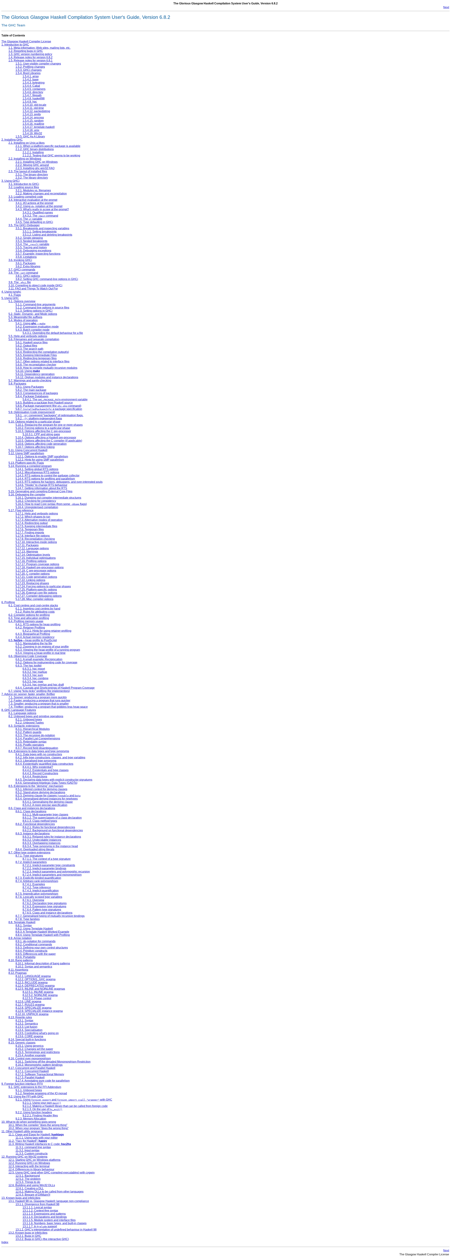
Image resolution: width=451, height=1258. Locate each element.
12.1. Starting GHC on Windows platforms (34, 1159)
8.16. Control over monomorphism (29, 1058)
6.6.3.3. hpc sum (33, 675)
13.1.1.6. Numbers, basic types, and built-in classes (55, 1223)
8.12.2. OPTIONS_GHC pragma (35, 979)
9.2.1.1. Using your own (42, 1102)
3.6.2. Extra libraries (28, 266)
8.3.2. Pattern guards (28, 732)
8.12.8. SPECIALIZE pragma (33, 1007)
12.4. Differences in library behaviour (31, 1169)
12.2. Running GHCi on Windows (29, 1163)
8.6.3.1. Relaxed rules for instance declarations (52, 836)
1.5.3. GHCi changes (29, 69)
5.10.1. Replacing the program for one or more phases (49, 424)
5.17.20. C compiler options (33, 573)
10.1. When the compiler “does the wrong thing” (37, 1125)
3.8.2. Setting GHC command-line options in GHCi (47, 279)
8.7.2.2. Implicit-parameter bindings (44, 868)
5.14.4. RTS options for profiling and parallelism (45, 478)
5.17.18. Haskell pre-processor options (40, 567)
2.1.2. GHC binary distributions (35, 149)
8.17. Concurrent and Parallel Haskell (31, 1067)
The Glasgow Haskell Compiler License (26, 41)
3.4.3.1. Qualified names (38, 212)
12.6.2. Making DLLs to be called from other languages (50, 1191)
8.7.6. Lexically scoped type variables (39, 896)
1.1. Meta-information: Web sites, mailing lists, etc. (39, 47)
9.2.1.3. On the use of (42, 1109)
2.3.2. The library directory (32, 177)
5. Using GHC (10, 298)
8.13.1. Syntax (24, 1020)
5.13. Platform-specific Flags (26, 462)
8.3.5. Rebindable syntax (31, 741)
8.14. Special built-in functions (27, 1039)
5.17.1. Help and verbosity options (37, 513)
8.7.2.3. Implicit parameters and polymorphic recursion (56, 871)
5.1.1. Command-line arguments (35, 304)
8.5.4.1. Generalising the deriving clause (48, 801)
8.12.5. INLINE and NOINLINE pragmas (40, 988)
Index (4, 1242)
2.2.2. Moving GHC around (32, 165)
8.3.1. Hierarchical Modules (33, 728)
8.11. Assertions (18, 969)
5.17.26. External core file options (36, 592)
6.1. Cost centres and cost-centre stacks (33, 605)
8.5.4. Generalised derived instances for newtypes (47, 798)
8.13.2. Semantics (27, 1023)
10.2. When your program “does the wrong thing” (38, 1128)
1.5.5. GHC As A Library (30, 136)
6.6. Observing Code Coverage (27, 656)
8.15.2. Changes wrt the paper (34, 1048)
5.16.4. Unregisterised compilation (37, 507)
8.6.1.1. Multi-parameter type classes (45, 814)
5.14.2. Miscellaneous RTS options (37, 472)
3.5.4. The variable (32, 244)
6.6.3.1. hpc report (34, 668)
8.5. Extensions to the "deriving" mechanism (35, 786)
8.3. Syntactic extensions (23, 725)
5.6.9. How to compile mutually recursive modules (46, 367)
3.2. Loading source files (23, 187)
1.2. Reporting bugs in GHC (25, 50)
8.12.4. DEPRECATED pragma (35, 985)
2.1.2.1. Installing (33, 152)
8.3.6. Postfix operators (30, 744)
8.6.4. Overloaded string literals (35, 849)
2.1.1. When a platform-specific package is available (48, 146)
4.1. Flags (14, 294)
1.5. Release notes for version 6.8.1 (30, 60)
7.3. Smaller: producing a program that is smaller (38, 703)
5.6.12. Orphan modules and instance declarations (47, 377)
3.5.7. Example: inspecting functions (38, 253)
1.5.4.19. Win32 (32, 133)
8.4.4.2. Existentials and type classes (46, 770)
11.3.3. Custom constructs (32, 1153)
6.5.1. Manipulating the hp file (34, 643)
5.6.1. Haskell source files (32, 342)
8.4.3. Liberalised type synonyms (36, 760)
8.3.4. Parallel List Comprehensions (38, 738)
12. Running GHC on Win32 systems (24, 1156)
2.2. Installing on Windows (24, 158)
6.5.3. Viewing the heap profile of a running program (48, 649)
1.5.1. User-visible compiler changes (38, 63)
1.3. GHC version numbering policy (30, 54)
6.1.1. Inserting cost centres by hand (38, 608)
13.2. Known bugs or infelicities (27, 1232)
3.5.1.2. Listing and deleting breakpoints (47, 234)
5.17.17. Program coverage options (37, 564)
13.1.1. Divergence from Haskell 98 (37, 1204)
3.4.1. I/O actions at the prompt (34, 203)
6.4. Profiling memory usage (25, 621)
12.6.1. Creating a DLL (30, 1188)
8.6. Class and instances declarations (31, 808)
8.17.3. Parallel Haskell (30, 1077)
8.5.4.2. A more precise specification (45, 805)
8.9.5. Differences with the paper (36, 953)
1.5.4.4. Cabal (31, 85)
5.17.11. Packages (27, 545)
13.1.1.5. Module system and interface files (49, 1220)
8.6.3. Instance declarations (33, 833)
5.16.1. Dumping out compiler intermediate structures (48, 497)
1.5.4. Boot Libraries (28, 73)
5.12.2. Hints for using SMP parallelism (40, 459)
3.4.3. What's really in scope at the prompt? (42, 209)
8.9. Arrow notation (20, 938)
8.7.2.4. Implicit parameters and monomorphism (52, 874)
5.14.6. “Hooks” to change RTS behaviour (41, 485)
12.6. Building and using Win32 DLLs (31, 1185)
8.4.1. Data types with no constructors (39, 754)
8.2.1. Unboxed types (29, 719)
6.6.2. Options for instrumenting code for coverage (46, 662)
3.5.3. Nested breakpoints (31, 241)
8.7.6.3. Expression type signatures (44, 906)
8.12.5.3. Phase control (37, 998)
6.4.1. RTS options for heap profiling (38, 624)
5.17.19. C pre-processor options (36, 570)
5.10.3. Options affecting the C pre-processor (43, 431)
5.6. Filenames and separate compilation (33, 339)
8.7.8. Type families (28, 919)
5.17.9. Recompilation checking (35, 538)
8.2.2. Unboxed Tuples (30, 722)
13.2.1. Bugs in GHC (28, 1235)
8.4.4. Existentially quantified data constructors (44, 763)
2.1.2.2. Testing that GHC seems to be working (51, 155)
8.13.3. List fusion (26, 1026)
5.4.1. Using (30, 323)
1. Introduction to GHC (15, 44)
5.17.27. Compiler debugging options (39, 595)
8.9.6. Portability (26, 957)
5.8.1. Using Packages (30, 386)
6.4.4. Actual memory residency (35, 637)
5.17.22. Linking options (30, 580)
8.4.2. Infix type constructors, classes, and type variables (50, 757)
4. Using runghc (11, 291)
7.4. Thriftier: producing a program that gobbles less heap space (48, 706)
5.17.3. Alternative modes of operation (39, 519)
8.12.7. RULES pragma (30, 1004)
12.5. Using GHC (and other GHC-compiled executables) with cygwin (51, 1172)
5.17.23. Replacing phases (32, 583)
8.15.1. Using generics (30, 1045)
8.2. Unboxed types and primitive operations (35, 716)
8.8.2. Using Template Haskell (34, 928)
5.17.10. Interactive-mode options (36, 542)
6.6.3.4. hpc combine (35, 678)
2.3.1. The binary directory (32, 174)
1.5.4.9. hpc (30, 101)
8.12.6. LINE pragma (28, 1001)
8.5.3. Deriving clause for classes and (48, 795)
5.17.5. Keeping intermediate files (36, 526)
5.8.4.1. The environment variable (55, 399)
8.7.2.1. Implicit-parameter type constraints (49, 865)
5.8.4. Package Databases (32, 396)
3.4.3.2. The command (40, 215)
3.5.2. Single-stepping (29, 237)
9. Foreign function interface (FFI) (22, 1083)
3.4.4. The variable (29, 218)
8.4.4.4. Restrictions (35, 776)
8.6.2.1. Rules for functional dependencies (49, 827)
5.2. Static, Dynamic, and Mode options (32, 313)
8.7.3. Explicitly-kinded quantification (38, 877)
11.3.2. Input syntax (27, 1150)
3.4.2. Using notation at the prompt (39, 206)
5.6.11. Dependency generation (35, 374)
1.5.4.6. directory (33, 92)
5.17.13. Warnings (27, 551)
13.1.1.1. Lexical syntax (37, 1207)
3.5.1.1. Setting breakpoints (40, 231)
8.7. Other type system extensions (29, 852)
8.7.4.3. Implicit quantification (41, 890)
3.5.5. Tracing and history (31, 247)
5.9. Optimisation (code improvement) (31, 412)
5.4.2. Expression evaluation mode (37, 326)
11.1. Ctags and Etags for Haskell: (36, 1134)
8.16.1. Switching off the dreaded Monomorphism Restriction (53, 1061)
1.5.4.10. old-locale (34, 104)
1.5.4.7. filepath (32, 95)
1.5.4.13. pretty (32, 114)
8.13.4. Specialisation (29, 1029)
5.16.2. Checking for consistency (36, 500)
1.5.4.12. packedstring (36, 111)
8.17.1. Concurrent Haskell (32, 1071)
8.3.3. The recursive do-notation (35, 735)
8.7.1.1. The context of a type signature (47, 858)
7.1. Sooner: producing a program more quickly (37, 697)
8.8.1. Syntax (24, 925)
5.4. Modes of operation (23, 320)
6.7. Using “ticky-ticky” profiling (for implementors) (39, 690)
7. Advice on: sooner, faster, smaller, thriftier (28, 694)
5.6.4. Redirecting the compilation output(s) (42, 351)
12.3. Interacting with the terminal (29, 1166)
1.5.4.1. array (31, 76)
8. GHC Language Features (18, 709)
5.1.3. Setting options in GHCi (34, 310)
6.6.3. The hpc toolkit (28, 665)
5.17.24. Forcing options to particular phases (43, 586)
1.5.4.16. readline (33, 123)
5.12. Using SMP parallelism (26, 453)
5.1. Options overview (21, 301)
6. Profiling (8, 602)
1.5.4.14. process (33, 117)
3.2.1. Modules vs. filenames (33, 190)
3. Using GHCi (10, 180)
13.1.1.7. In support (40, 1226)
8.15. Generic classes (21, 1042)
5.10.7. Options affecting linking (35, 447)
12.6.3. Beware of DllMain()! (33, 1194)
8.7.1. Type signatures (29, 855)
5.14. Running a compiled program (30, 466)
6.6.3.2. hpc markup (35, 671)
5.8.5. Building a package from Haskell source (44, 402)
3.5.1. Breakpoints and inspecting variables (42, 228)
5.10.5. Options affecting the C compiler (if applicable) (49, 440)
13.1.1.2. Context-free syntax (40, 1210)
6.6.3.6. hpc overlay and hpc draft (43, 684)
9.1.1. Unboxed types (29, 1090)
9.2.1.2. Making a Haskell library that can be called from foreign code (65, 1106)
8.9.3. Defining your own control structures (42, 947)
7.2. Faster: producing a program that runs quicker (39, 700)
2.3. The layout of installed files (27, 171)
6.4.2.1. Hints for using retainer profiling (47, 630)
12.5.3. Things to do (28, 1182)
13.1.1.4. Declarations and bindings (45, 1216)
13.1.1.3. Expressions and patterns (44, 1213)
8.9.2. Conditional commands (34, 944)
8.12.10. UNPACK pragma (32, 1014)
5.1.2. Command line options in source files (42, 307)
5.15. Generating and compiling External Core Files (40, 491)
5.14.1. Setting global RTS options (37, 469)
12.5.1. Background (28, 1175)
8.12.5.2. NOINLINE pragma (40, 995)
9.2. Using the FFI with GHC (26, 1096)
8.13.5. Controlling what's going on (37, 1033)
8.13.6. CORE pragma (29, 1036)
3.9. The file (19, 282)
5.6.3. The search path (29, 348)
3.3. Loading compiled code (25, 196)
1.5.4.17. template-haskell (39, 127)
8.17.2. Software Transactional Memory (40, 1074)
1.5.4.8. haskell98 (34, 98)
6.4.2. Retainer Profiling (30, 627)
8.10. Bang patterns (20, 960)
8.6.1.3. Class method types (40, 820)
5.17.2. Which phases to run (33, 516)
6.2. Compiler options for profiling (29, 614)
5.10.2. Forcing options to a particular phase (43, 427)
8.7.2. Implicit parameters (31, 862)
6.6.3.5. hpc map (33, 681)
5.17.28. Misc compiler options (34, 599)
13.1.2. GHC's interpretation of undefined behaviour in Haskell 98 (56, 1229)
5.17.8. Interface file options (33, 535)
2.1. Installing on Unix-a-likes (26, 142)
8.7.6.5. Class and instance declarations (47, 912)
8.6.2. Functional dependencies (35, 824)
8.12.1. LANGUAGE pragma (33, 976)
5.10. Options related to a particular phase (34, 421)
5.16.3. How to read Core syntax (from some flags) (51, 504)
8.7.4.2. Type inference (37, 887)
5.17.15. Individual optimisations (36, 557)
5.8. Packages (17, 383)
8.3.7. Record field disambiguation (37, 747)
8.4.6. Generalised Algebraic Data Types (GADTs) (46, 782)
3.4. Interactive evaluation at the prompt (32, 199)
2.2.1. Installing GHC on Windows (37, 161)
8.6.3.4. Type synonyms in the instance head (50, 846)
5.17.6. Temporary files (30, 529)
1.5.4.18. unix (31, 130)
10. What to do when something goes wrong (28, 1121)
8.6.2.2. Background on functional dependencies (53, 830)
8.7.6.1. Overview (33, 900)
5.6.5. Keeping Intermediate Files (36, 355)
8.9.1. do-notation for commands (35, 941)
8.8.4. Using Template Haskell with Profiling (43, 934)
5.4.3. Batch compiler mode (33, 329)
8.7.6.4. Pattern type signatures (42, 909)
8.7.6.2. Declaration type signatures (45, 903)
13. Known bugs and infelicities (20, 1197)
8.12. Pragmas (17, 972)
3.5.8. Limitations (26, 256)
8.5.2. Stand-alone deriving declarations (40, 792)
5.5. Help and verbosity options (27, 336)
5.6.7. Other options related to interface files (42, 361)
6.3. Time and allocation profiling (28, 618)
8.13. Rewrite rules (20, 1017)
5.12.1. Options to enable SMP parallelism (42, 456)
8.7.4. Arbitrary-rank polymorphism (37, 881)
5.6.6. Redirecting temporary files (36, 358)
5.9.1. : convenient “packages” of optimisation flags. (49, 415)
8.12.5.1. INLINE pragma (38, 991)
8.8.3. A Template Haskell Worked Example (42, 931)
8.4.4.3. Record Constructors (40, 773)
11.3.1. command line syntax (33, 1147)
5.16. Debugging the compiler (26, 494)
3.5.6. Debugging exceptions (33, 250)
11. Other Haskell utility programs (22, 1131)
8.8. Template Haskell (21, 922)
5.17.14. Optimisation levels (33, 554)
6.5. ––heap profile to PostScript (32, 640)
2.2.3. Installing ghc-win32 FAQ (35, 168)
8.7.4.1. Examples (34, 884)
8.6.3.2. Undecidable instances (42, 839)
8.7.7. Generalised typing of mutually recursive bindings (50, 915)
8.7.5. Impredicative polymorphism (37, 893)
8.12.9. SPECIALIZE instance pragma (39, 1010)
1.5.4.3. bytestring (34, 82)
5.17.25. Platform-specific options (36, 589)
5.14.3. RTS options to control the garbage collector (47, 475)
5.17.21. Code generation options (36, 576)
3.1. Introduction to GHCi (23, 184)
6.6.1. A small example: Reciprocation (39, 659)
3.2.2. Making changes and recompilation (41, 193)
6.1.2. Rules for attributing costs (35, 611)
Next (446, 7)
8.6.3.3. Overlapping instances (41, 843)
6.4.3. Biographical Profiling (33, 633)
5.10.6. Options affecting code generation (41, 443)
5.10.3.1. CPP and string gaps (41, 434)
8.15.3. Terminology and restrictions (38, 1052)
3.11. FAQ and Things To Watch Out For (33, 288)
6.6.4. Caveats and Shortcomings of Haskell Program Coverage (55, 687)
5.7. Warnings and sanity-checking (29, 380)
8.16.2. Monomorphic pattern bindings (39, 1064)
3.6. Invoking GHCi (20, 260)
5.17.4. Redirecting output (32, 523)
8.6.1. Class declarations (31, 811)
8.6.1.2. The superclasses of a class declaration (52, 817)
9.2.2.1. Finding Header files (40, 1115)
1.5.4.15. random (33, 120)
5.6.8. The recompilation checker (36, 364)
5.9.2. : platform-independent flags (39, 418)
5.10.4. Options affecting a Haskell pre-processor (46, 437)
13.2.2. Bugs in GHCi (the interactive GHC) (42, 1239)
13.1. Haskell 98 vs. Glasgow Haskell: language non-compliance (48, 1201)
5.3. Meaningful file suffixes (25, 317)
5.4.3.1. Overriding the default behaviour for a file (53, 332)
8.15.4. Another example (31, 1055)
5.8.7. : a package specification (49, 408)
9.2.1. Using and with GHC (64, 1099)
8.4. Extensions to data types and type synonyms (38, 751)
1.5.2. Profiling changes (30, 66)
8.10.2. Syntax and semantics (34, 966)
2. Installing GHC (12, 139)
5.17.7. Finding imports (30, 532)
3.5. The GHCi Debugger (24, 225)
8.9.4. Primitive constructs (31, 950)
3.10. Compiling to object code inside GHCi (35, 285)
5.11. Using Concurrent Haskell (27, 450)
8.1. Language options (22, 713)
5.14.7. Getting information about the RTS (41, 488)
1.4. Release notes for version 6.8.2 (30, 57)
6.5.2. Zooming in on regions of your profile (42, 646)
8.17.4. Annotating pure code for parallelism (43, 1080)
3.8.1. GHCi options (28, 275)
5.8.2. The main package (31, 389)
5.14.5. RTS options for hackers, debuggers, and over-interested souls (59, 481)
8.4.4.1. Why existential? (38, 767)
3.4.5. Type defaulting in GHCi (34, 222)
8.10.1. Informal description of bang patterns (43, 963)
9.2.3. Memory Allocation (31, 1118)
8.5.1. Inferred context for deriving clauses (41, 789)
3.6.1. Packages (26, 263)
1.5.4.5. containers (34, 88)
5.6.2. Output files (26, 345)
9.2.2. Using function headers (34, 1112)
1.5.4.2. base (31, 79)
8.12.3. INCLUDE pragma (32, 982)
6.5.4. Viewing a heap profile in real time (41, 652)
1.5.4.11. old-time (33, 107)
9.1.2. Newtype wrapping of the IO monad (41, 1093)
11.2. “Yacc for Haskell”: (27, 1140)
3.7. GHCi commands (21, 269)
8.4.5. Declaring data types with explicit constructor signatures (54, 779)
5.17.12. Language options (32, 548)
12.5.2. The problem (28, 1178)
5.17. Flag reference (20, 510)
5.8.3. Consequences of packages (37, 393)
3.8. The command (23, 272)
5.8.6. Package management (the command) (48, 405)
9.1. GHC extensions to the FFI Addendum (34, 1087)
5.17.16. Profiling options (31, 561)
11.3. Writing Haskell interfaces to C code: (39, 1144)
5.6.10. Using (28, 370)
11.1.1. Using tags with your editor (37, 1137)
